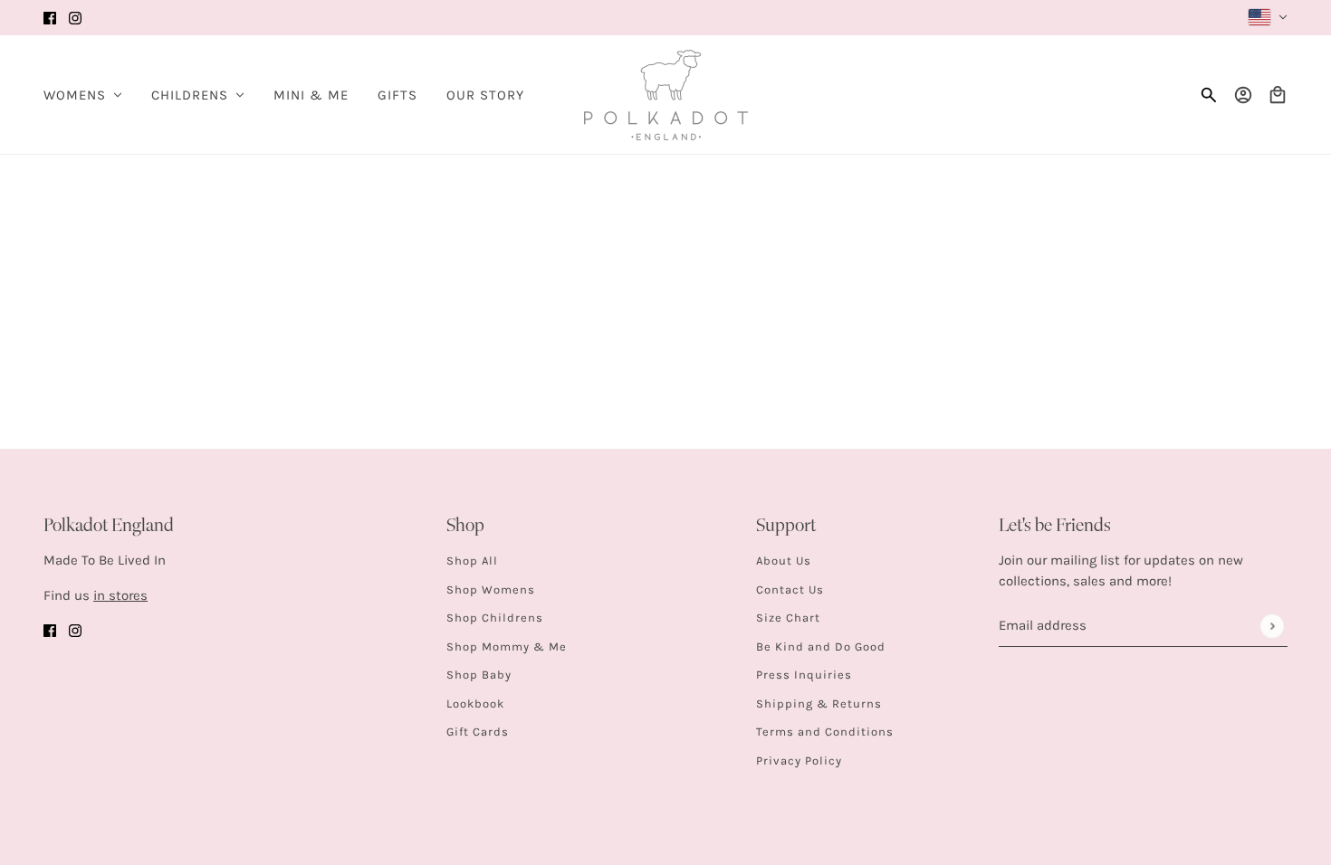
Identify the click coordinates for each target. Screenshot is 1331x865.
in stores (120, 595)
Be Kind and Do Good (821, 646)
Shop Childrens (494, 617)
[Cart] (1278, 95)
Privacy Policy (799, 760)
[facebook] (49, 17)
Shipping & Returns (819, 703)
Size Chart (788, 617)
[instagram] (75, 17)
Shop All (472, 560)
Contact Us (790, 589)
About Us (783, 560)
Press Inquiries (804, 674)
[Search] (1209, 95)
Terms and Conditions (825, 731)
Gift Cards (477, 731)
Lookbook (475, 703)
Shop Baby (479, 674)
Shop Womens (490, 589)
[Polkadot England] (666, 95)
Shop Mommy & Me (506, 646)
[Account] (1243, 95)
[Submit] (1271, 625)
